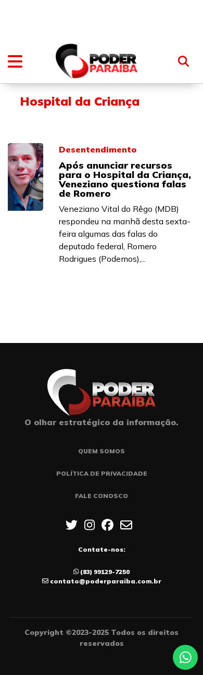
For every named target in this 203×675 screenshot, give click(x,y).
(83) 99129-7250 (105, 572)
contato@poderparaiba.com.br (105, 581)
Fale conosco (101, 496)
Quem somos (101, 451)
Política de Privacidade (101, 473)
